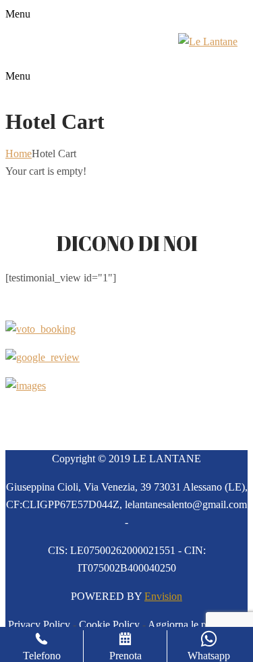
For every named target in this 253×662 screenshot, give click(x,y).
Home (18, 153)
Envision (163, 596)
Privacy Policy (39, 624)
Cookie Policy (109, 624)
